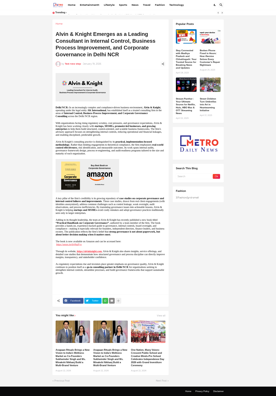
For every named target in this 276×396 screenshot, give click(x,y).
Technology (176, 4)
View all (161, 316)
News (135, 4)
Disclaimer (218, 391)
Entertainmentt (89, 4)
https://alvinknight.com (89, 251)
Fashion (160, 4)
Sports (123, 4)
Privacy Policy (202, 391)
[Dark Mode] (215, 5)
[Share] (162, 64)
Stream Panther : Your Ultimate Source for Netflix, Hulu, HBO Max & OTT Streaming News (185, 106)
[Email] (112, 301)
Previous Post (62, 380)
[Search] (221, 5)
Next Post (161, 380)
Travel (146, 4)
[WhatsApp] (105, 301)
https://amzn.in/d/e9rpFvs (69, 244)
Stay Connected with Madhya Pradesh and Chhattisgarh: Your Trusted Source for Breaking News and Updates (186, 59)
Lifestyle (109, 4)
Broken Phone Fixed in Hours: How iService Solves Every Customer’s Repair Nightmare (210, 57)
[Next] (222, 12)
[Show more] (118, 301)
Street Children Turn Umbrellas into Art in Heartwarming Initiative (208, 104)
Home (71, 4)
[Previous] (218, 12)
